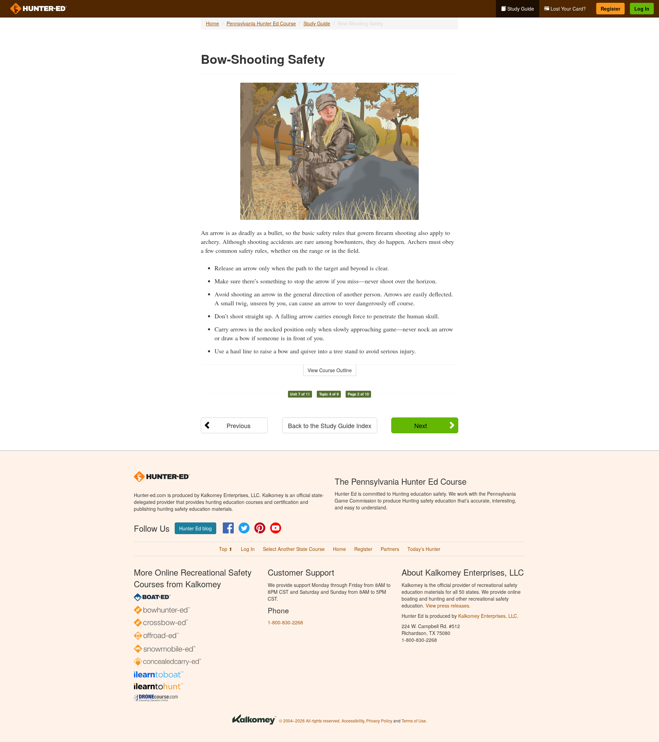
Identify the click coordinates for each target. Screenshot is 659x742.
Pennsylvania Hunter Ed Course (261, 23)
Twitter (244, 527)
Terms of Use (414, 720)
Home (212, 23)
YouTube (275, 527)
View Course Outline (330, 370)
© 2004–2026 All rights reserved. (309, 720)
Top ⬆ (226, 548)
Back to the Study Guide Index (329, 425)
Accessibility (353, 720)
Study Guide (520, 8)
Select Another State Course (294, 548)
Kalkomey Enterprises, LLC (487, 615)
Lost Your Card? (567, 8)
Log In (641, 8)
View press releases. (448, 605)
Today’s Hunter (423, 548)
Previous (239, 425)
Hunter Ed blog (195, 528)
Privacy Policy (379, 720)
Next (420, 425)
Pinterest (259, 527)
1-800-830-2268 (285, 622)
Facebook (228, 527)
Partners (390, 548)
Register (610, 8)
